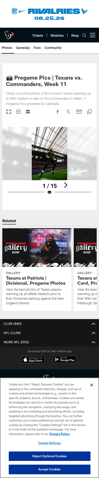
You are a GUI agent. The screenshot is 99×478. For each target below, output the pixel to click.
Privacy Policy (60, 434)
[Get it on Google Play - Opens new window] (64, 361)
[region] (49, 428)
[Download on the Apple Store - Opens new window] (33, 360)
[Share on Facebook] (57, 114)
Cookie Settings (49, 443)
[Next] (65, 185)
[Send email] (79, 114)
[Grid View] (18, 112)
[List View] (27, 112)
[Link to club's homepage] (9, 33)
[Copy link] (89, 112)
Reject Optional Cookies (49, 456)
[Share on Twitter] (68, 114)
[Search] (84, 35)
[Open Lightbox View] (49, 163)
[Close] (92, 385)
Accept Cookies (49, 469)
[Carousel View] (8, 112)
